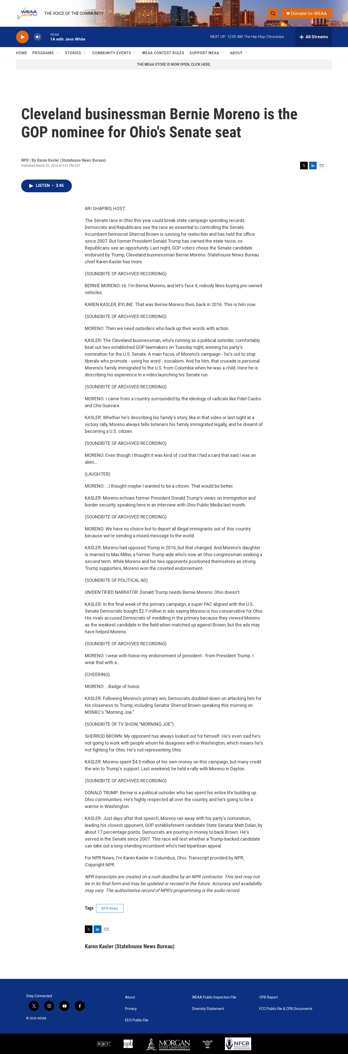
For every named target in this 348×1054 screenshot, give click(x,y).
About (236, 53)
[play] (22, 37)
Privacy (131, 1009)
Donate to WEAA (309, 13)
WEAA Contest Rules (163, 53)
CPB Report (268, 997)
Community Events (111, 53)
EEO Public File (136, 1020)
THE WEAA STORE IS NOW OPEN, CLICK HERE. (174, 64)
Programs (43, 53)
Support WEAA (204, 53)
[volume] (37, 37)
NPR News (109, 908)
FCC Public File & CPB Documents (285, 1009)
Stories (73, 53)
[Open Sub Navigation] (58, 53)
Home (21, 53)
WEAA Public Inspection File (214, 997)
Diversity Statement (208, 1009)
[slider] (46, 36)
